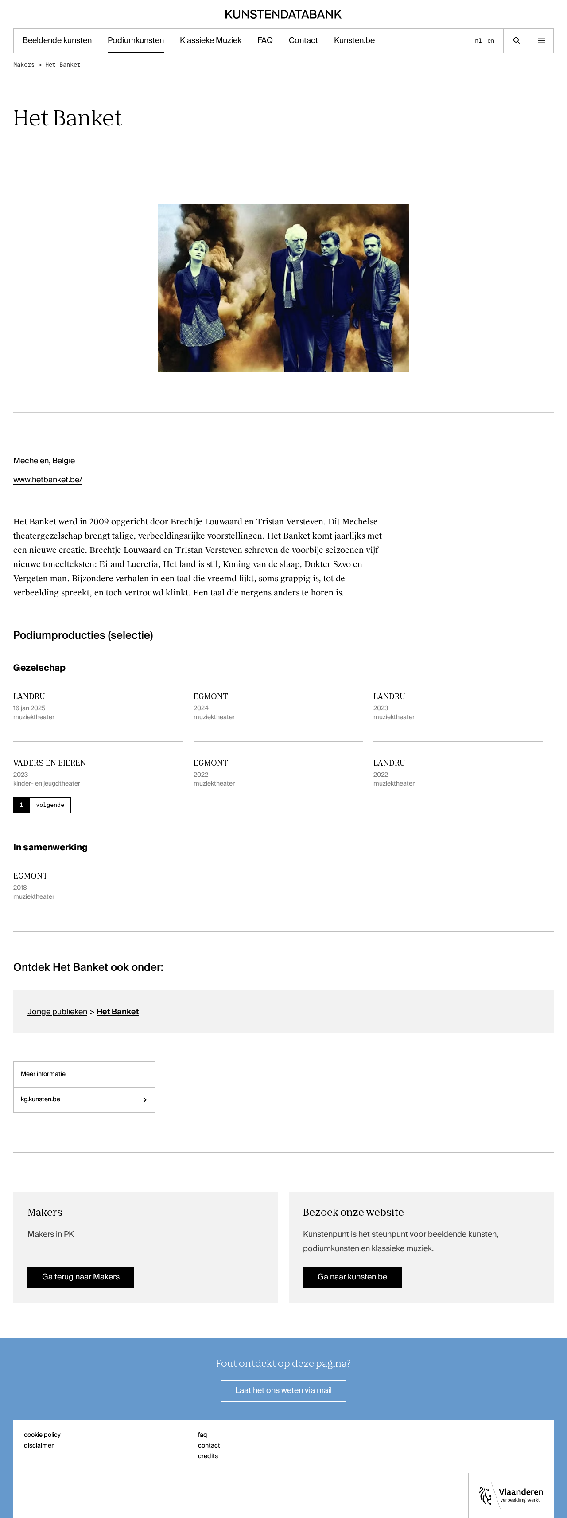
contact (209, 1446)
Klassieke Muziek (210, 41)
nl (478, 40)
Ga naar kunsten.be (352, 1277)
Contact (303, 41)
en (490, 40)
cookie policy (42, 1435)
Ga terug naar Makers (81, 1277)
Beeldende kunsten (57, 41)
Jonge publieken (57, 1012)
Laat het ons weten (283, 1391)
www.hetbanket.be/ (47, 480)
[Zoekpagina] (517, 41)
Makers (24, 64)
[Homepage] (283, 14)
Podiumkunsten (136, 41)
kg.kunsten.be (40, 1099)
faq (202, 1435)
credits (208, 1456)
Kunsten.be (354, 41)
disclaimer (39, 1446)
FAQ (265, 41)
